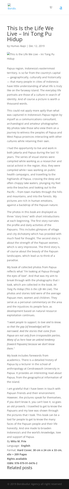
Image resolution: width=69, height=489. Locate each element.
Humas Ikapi (18, 46)
